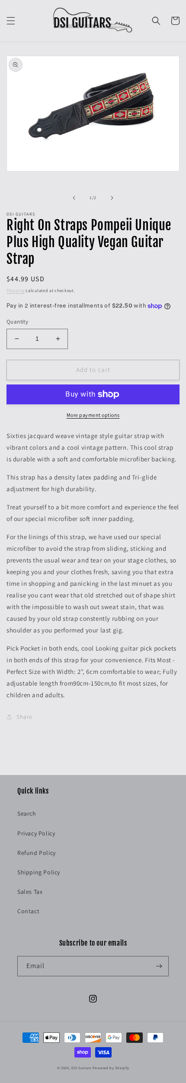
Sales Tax (29, 892)
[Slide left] (73, 197)
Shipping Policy (38, 872)
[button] (10, 20)
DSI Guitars (81, 1067)
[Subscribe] (158, 966)
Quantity (17, 321)
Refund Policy (36, 853)
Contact (28, 911)
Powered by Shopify (111, 1067)
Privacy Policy (36, 833)
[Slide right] (112, 197)
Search (26, 813)
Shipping (15, 290)
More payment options (93, 415)
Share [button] (24, 717)
